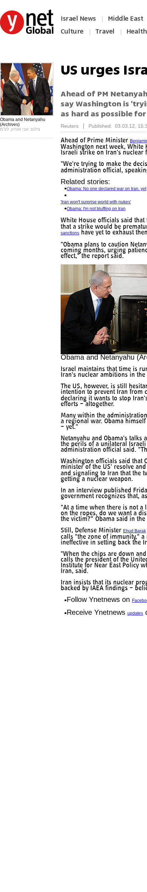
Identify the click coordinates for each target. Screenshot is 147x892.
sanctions (111, 232)
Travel (105, 31)
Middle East (125, 19)
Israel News (78, 19)
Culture (72, 31)
